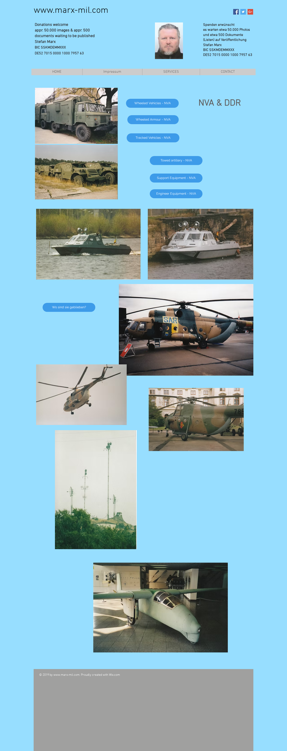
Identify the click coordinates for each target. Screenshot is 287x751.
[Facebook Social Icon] (236, 12)
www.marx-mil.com (71, 10)
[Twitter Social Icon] (243, 12)
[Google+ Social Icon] (250, 12)
